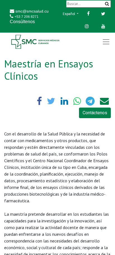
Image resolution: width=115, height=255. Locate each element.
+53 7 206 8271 (27, 17)
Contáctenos (95, 112)
